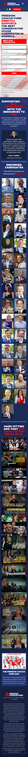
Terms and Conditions (10, 92)
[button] (17, 9)
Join (14, 73)
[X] (7, 9)
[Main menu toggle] (23, 3)
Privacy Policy (9, 701)
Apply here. (20, 173)
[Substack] (10, 9)
